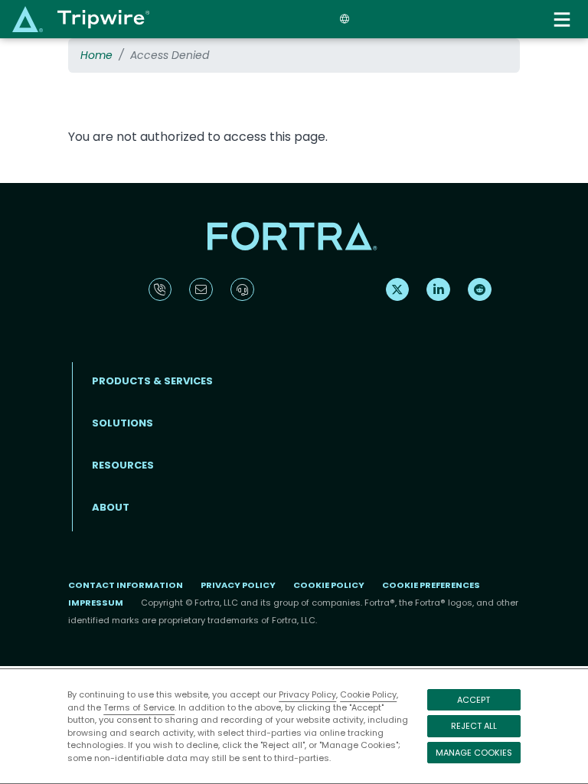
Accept (473, 700)
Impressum (95, 602)
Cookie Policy (368, 694)
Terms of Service (139, 707)
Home (96, 55)
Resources (123, 465)
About (110, 507)
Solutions (122, 423)
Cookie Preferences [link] (431, 585)
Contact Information (125, 585)
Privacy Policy (307, 694)
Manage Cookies (474, 752)
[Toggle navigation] (563, 19)
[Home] (80, 19)
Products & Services (152, 381)
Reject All (474, 726)
